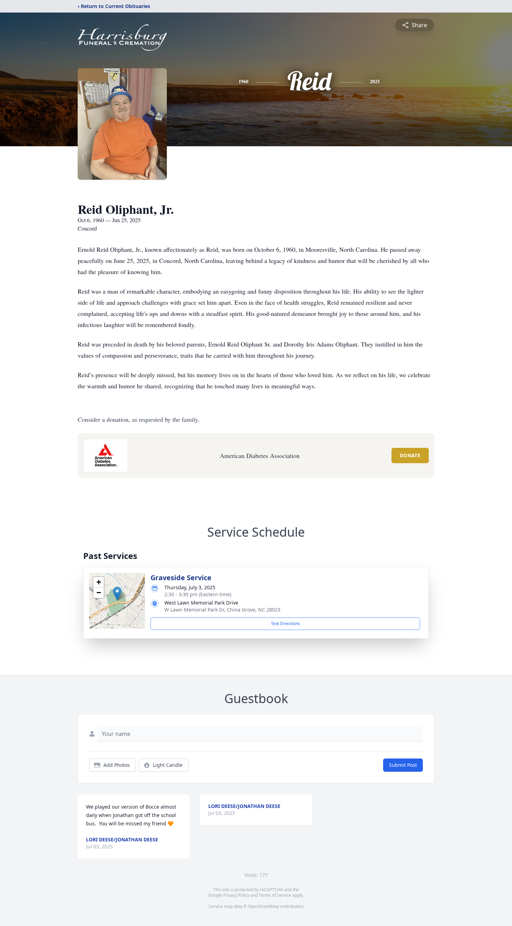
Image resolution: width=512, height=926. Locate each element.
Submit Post (403, 765)
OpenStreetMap (263, 906)
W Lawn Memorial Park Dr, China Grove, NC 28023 (222, 609)
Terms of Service (275, 895)
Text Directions (285, 624)
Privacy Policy (236, 895)
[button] (117, 593)
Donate (410, 455)
